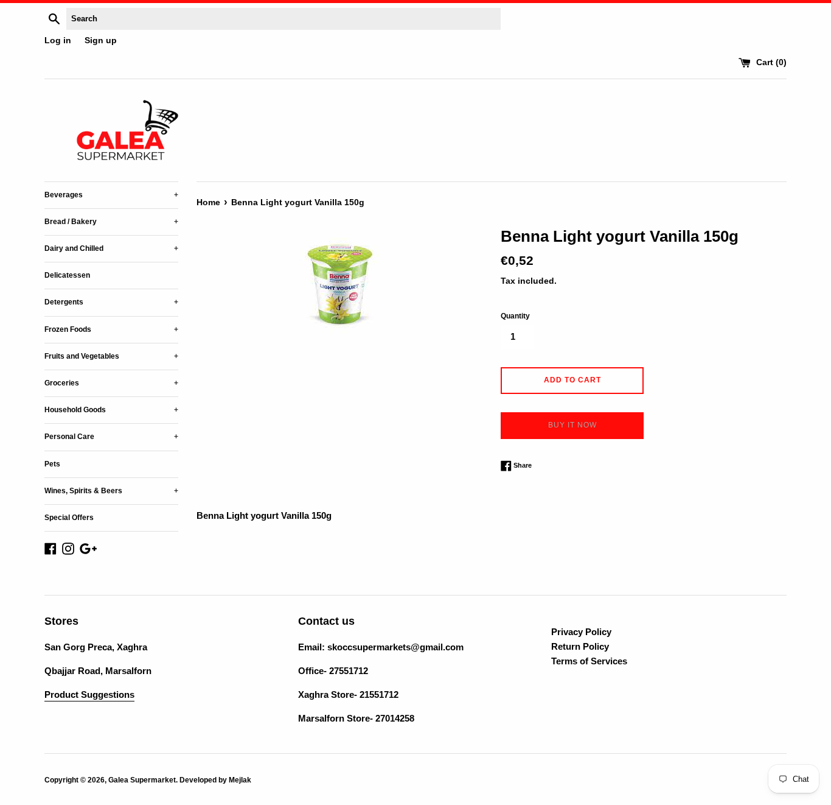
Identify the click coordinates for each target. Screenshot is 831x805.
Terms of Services (589, 661)
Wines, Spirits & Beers (111, 491)
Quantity (515, 316)
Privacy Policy (581, 632)
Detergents (111, 302)
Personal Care (111, 436)
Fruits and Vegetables (111, 356)
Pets (52, 464)
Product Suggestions (89, 694)
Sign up (101, 40)
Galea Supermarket (142, 780)
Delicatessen (67, 275)
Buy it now (572, 425)
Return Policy (580, 646)
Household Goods (111, 410)
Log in (57, 40)
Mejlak (240, 780)
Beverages (111, 195)
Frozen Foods (111, 329)
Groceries (111, 383)
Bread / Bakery (111, 221)
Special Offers (69, 517)
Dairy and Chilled (111, 248)
